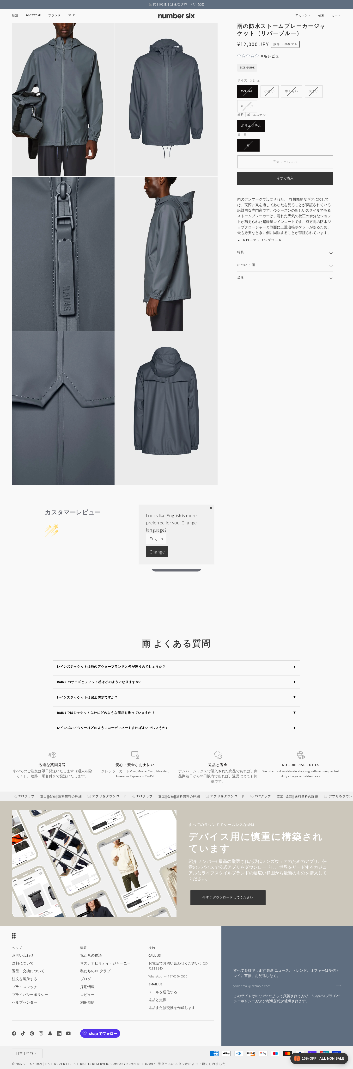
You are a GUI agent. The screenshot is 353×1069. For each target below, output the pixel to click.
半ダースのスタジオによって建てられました (192, 1064)
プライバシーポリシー (30, 995)
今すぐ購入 (285, 178)
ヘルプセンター (24, 1002)
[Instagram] (41, 1033)
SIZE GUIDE (247, 68)
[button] (33, 16)
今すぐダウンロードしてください (228, 897)
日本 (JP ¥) (24, 1053)
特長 (240, 252)
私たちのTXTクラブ (95, 971)
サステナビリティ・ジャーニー (105, 963)
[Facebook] (14, 1033)
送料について (23, 963)
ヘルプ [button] (17, 948)
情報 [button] (83, 948)
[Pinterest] (32, 1033)
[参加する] (337, 985)
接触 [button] (151, 948)
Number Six (25, 1064)
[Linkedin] (59, 1033)
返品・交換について (28, 971)
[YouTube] (68, 1033)
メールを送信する (162, 992)
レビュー (87, 995)
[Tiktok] (23, 1033)
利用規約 (273, 1001)
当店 (240, 277)
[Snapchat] (50, 1033)
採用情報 (87, 987)
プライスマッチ (24, 987)
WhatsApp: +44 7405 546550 (167, 976)
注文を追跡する (24, 979)
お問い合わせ (23, 955)
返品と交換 (157, 1000)
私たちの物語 (91, 955)
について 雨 (246, 265)
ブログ (85, 979)
